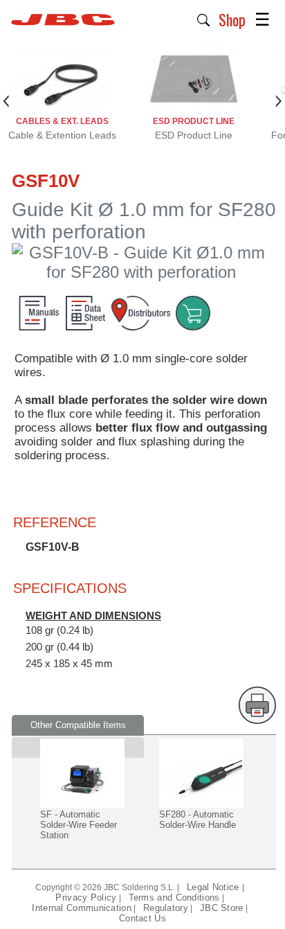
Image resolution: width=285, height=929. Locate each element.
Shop (232, 19)
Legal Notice (214, 887)
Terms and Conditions (174, 897)
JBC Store (221, 908)
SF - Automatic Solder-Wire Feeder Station (78, 824)
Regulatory (165, 908)
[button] (203, 19)
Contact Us (142, 918)
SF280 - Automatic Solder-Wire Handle (197, 819)
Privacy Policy (85, 897)
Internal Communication (81, 908)
